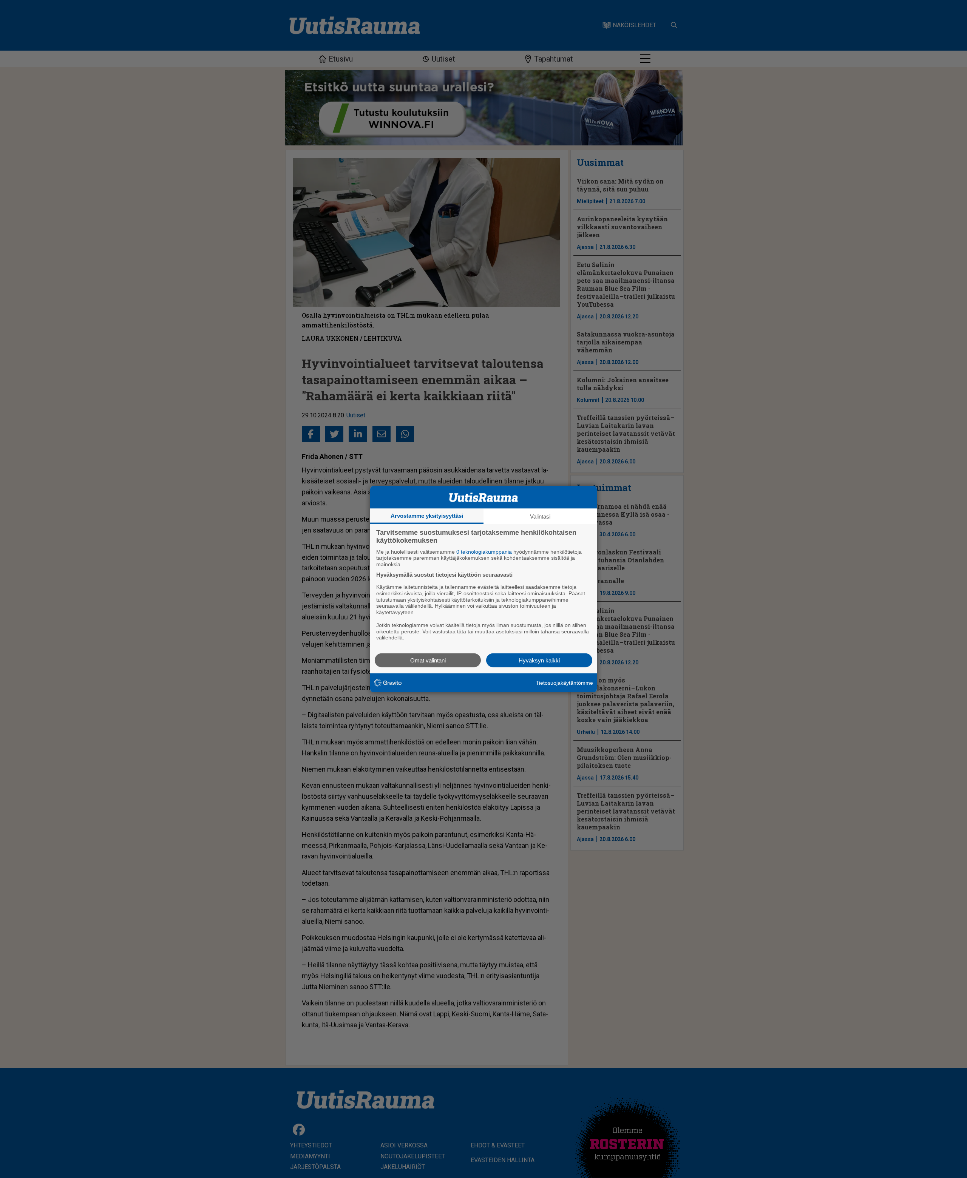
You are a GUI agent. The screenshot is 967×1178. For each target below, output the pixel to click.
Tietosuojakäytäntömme (564, 682)
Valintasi (540, 516)
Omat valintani (428, 660)
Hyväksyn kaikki (539, 660)
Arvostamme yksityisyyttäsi (427, 515)
